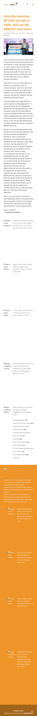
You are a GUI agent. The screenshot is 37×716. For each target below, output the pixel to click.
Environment (17, 436)
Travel (15, 458)
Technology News (19, 455)
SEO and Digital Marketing (22, 448)
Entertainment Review (20, 433)
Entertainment (18, 429)
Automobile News (19, 420)
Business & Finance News (21, 423)
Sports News (17, 451)
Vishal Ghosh (10, 33)
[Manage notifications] (32, 711)
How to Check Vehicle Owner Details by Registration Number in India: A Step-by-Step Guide (24, 557)
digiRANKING (28, 713)
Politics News (17, 445)
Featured (16, 439)
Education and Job (19, 426)
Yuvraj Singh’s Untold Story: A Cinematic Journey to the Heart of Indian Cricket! (23, 312)
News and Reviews (19, 442)
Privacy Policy (18, 711)
